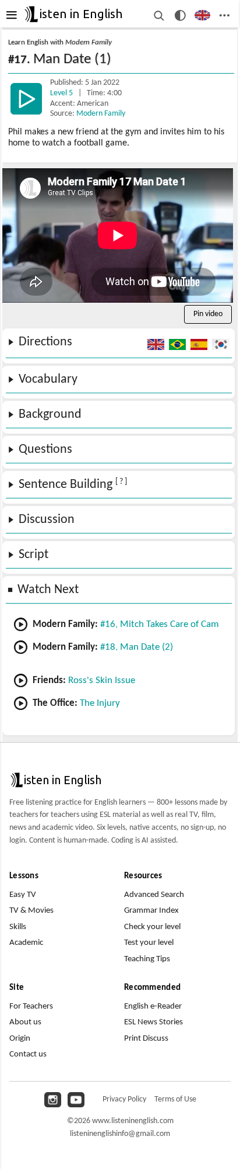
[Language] (202, 15)
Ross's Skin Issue (101, 680)
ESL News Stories (153, 1022)
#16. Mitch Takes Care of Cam (159, 624)
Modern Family (100, 113)
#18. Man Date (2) (136, 647)
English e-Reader (153, 1006)
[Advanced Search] (158, 15)
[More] (224, 15)
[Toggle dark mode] (180, 15)
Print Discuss (146, 1038)
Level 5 (62, 93)
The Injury (100, 703)
